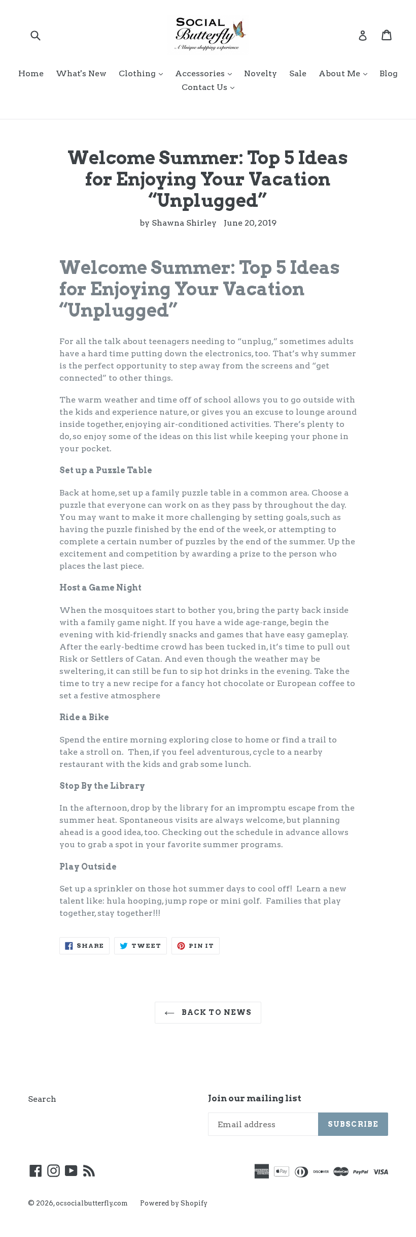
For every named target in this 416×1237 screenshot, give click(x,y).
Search (42, 1099)
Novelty (260, 73)
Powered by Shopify (173, 1203)
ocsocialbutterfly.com (92, 1203)
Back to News (216, 1012)
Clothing (143, 73)
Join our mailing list (254, 1098)
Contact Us (210, 87)
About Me (345, 73)
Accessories (206, 73)
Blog (388, 73)
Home (31, 73)
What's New (81, 73)
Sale (297, 73)
